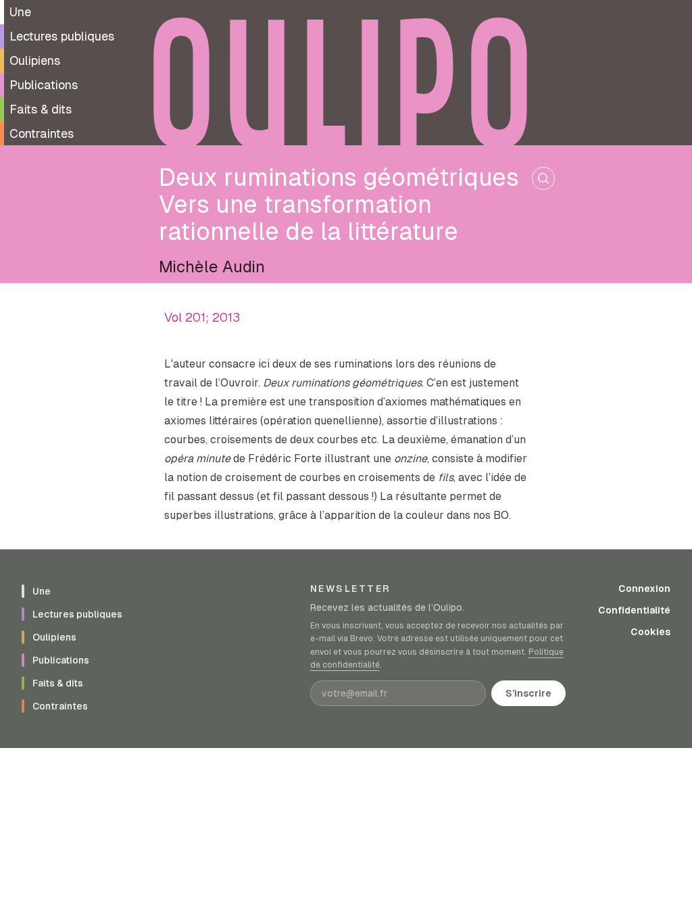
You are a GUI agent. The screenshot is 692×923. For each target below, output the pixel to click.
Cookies (650, 631)
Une (20, 12)
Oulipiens (34, 60)
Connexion (644, 588)
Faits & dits (40, 109)
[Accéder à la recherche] (543, 178)
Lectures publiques (61, 36)
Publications (43, 85)
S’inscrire (528, 693)
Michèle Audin (212, 266)
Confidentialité (634, 610)
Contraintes (41, 133)
